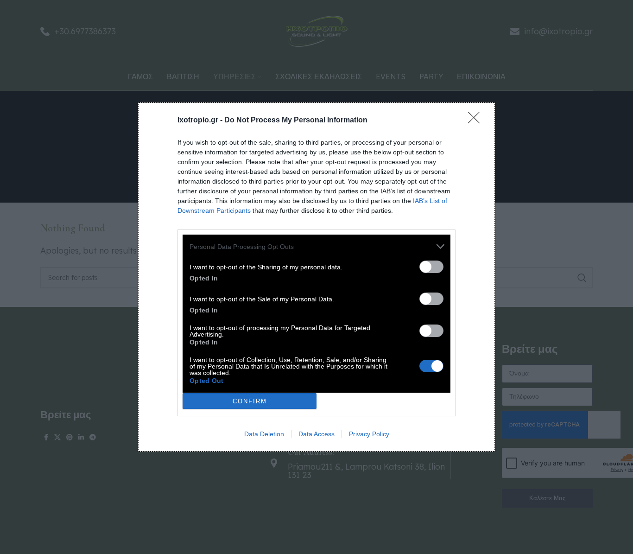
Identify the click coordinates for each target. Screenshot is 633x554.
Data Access (316, 434)
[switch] (431, 267)
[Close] (477, 120)
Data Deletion (264, 434)
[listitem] (316, 246)
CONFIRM (250, 401)
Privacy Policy (369, 434)
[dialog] (316, 277)
